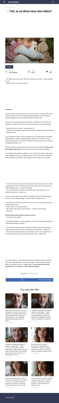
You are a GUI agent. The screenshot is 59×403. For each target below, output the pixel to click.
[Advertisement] (29, 26)
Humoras (9, 67)
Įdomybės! (13, 2)
